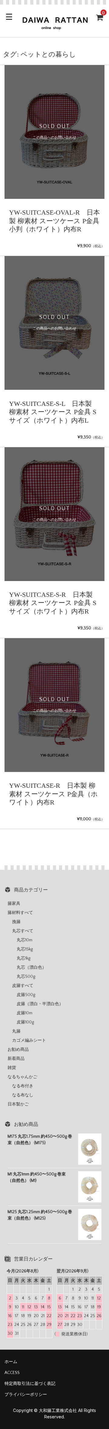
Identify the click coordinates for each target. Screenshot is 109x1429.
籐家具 (14, 903)
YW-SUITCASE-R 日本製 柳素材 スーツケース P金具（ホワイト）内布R (53, 794)
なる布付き (22, 1086)
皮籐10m (24, 1013)
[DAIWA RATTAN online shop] (54, 27)
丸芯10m (24, 940)
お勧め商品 (18, 1049)
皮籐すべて (22, 985)
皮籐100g (25, 1022)
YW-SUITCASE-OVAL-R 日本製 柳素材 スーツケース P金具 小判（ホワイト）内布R (54, 221)
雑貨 (12, 1067)
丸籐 (16, 1031)
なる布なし (22, 1095)
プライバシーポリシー (26, 1394)
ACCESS (12, 1372)
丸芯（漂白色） (31, 967)
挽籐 (16, 921)
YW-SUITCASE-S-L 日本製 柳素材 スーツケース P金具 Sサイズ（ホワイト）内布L (52, 412)
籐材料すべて (20, 912)
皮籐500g (26, 994)
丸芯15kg (25, 949)
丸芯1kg (23, 958)
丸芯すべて (22, 931)
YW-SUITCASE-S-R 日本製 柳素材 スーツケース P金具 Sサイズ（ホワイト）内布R (52, 603)
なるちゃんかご (22, 1076)
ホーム (11, 1361)
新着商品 (16, 1058)
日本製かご (18, 1104)
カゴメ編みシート (29, 1040)
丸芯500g (26, 976)
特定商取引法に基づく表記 (30, 1383)
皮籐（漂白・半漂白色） (40, 1004)
